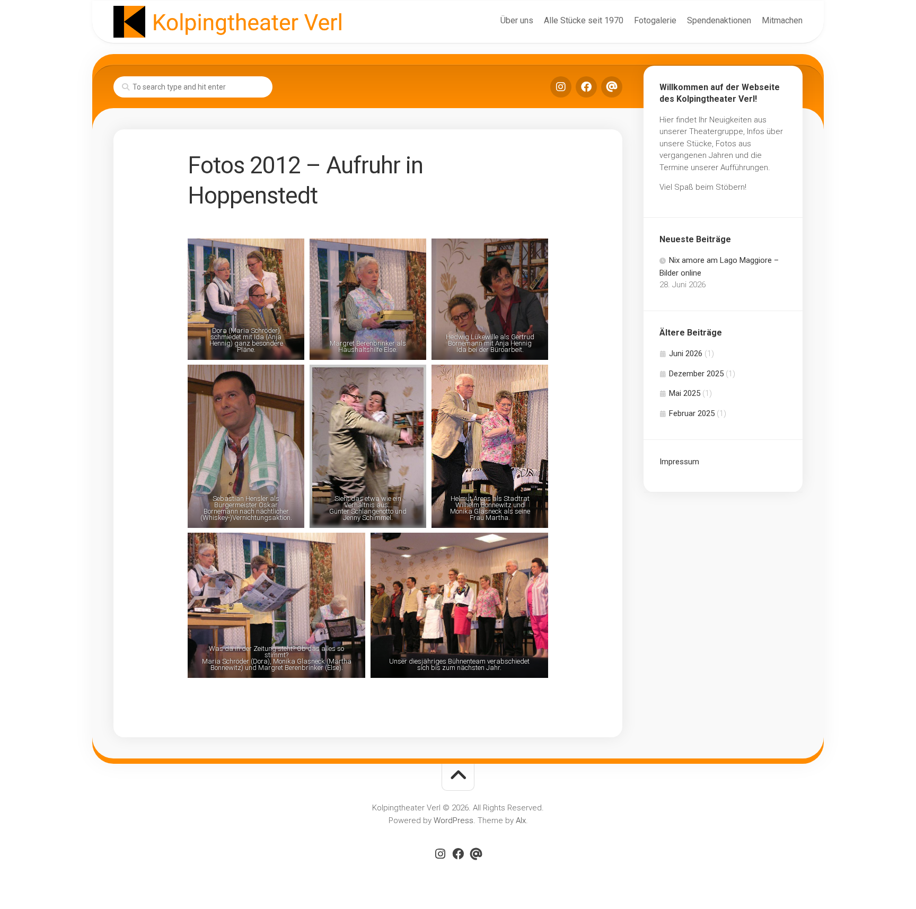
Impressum (679, 461)
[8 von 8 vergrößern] (532, 546)
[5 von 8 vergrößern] (410, 378)
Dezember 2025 (696, 373)
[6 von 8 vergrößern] (532, 378)
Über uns (516, 20)
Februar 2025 (692, 413)
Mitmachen (782, 20)
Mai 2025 (684, 393)
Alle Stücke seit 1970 (583, 20)
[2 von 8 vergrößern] (410, 252)
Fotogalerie (655, 20)
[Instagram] (560, 87)
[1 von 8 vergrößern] (288, 252)
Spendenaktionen (719, 20)
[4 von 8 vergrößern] (288, 378)
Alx (521, 820)
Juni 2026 (685, 353)
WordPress (453, 820)
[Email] (611, 87)
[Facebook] (586, 87)
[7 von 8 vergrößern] (349, 546)
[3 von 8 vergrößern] (532, 252)
